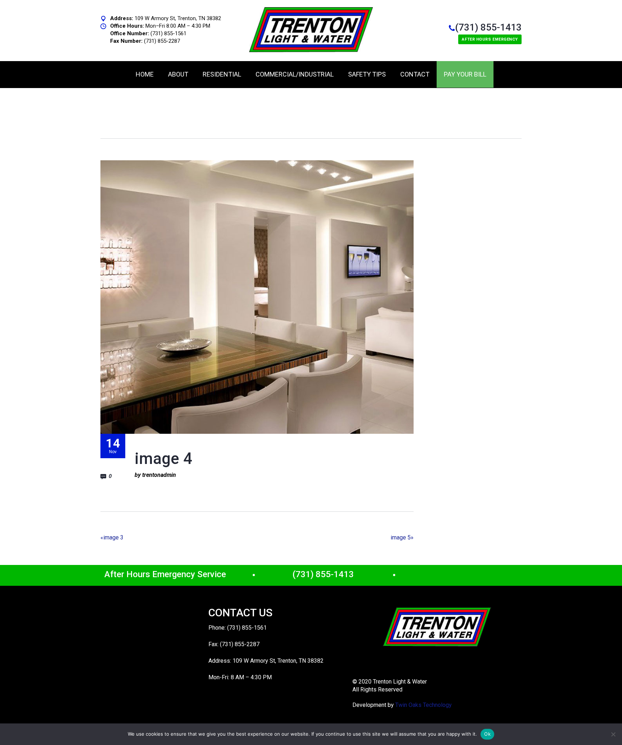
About (178, 74)
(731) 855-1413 (488, 27)
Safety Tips (367, 74)
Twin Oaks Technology (423, 705)
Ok (487, 734)
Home (145, 74)
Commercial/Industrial (295, 74)
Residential (222, 74)
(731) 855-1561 (168, 33)
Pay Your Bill (465, 74)
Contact (414, 74)
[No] (613, 734)
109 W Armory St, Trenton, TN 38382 (178, 18)
